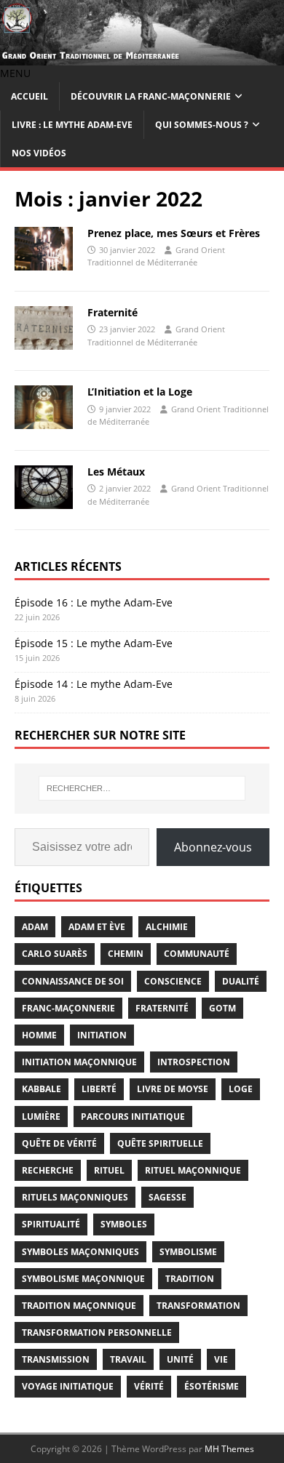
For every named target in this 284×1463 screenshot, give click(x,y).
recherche (48, 1170)
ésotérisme (211, 1386)
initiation (102, 1035)
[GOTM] (142, 57)
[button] (15, 73)
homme (39, 1035)
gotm (222, 1008)
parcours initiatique (133, 1116)
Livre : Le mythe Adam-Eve (72, 125)
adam (35, 927)
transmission (56, 1359)
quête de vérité (59, 1143)
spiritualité (51, 1224)
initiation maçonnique (79, 1062)
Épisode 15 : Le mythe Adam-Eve (94, 643)
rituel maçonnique (193, 1170)
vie (221, 1359)
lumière (41, 1116)
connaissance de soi (73, 981)
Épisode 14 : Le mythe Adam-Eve (94, 684)
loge (241, 1089)
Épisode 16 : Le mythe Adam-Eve (94, 602)
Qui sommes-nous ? (201, 125)
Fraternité (112, 312)
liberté (99, 1089)
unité (180, 1359)
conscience (173, 981)
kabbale (41, 1089)
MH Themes (229, 1449)
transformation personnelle (97, 1332)
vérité (149, 1386)
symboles (123, 1224)
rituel (109, 1170)
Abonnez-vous (213, 847)
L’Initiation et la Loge (139, 391)
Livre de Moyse (172, 1089)
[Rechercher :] (142, 788)
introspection (193, 1062)
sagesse (167, 1197)
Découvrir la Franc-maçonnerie (151, 96)
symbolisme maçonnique (83, 1278)
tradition (189, 1278)
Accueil (29, 96)
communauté (196, 953)
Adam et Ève (96, 927)
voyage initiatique (68, 1386)
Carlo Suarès (54, 953)
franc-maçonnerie (68, 1008)
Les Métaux (116, 471)
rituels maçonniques (75, 1197)
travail (128, 1359)
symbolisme (188, 1252)
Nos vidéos (39, 153)
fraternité (162, 1008)
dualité (240, 981)
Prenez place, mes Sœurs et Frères (173, 233)
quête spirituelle (160, 1143)
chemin (125, 953)
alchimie (167, 927)
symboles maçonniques (80, 1252)
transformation (198, 1305)
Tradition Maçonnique (79, 1305)
